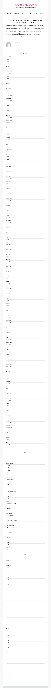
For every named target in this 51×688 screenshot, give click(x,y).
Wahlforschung (9, 513)
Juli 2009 (7, 432)
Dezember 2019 (9, 171)
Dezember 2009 (9, 420)
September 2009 (9, 427)
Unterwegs (8, 511)
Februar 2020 (8, 166)
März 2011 (8, 383)
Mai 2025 (7, 64)
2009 (8, 587)
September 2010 (9, 398)
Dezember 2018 (9, 198)
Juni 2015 (7, 278)
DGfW (8, 496)
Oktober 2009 (8, 425)
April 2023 (8, 83)
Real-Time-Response (11, 482)
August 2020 (8, 154)
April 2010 (8, 410)
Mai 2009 (7, 437)
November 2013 (9, 315)
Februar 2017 (8, 244)
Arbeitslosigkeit (10, 515)
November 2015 (9, 269)
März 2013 (8, 334)
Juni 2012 (7, 352)
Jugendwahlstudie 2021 (37, 33)
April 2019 (8, 188)
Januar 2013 (8, 337)
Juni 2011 (7, 376)
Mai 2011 (7, 378)
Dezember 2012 (9, 339)
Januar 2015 (8, 286)
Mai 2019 (7, 186)
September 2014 (9, 293)
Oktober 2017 (8, 227)
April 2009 (8, 439)
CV (7, 549)
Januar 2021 (8, 144)
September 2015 (9, 273)
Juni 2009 (8, 434)
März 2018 (8, 217)
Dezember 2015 (9, 266)
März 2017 (8, 242)
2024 (7, 623)
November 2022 (9, 95)
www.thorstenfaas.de (25, 4)
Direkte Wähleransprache (12, 520)
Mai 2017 (7, 239)
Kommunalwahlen (10, 530)
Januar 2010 (8, 417)
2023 (7, 621)
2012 (7, 594)
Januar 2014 (8, 310)
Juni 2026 (7, 61)
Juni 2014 (7, 298)
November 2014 (9, 288)
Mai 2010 (7, 408)
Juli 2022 (7, 105)
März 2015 (8, 283)
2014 (7, 599)
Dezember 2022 (9, 93)
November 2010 (9, 393)
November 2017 (9, 225)
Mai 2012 (7, 354)
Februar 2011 (8, 386)
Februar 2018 (8, 220)
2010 (7, 589)
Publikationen (17, 13)
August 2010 (8, 400)
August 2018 (8, 208)
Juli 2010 (7, 403)
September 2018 (9, 205)
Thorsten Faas (16, 42)
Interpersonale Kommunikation (13, 527)
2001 (7, 567)
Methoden (8, 472)
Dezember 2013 (9, 313)
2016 (7, 604)
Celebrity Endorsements (12, 517)
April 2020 (8, 164)
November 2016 (9, 252)
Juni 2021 (7, 132)
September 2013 (9, 320)
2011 (7, 591)
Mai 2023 (7, 81)
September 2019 (9, 178)
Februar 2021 (8, 142)
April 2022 (8, 112)
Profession (8, 486)
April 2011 (8, 381)
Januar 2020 (8, 169)
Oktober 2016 (8, 254)
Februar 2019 (8, 193)
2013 (7, 596)
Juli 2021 (7, 130)
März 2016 (8, 259)
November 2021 (9, 120)
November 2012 (9, 342)
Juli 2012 (7, 349)
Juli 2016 (7, 256)
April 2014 (8, 303)
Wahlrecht (9, 544)
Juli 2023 (7, 76)
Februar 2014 (8, 308)
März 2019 (8, 191)
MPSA (8, 506)
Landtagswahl (9, 532)
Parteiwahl (9, 535)
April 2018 (8, 215)
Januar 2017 (8, 247)
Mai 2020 (7, 161)
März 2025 (8, 66)
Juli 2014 (7, 295)
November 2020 (9, 149)
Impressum (42, 13)
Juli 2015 (7, 276)
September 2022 (9, 100)
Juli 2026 (7, 59)
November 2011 (9, 366)
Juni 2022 (7, 108)
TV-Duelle (9, 537)
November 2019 (9, 173)
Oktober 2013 (8, 317)
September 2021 (9, 125)
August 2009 (8, 430)
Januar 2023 (8, 90)
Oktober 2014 (8, 291)
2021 (7, 616)
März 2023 (8, 86)
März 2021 (8, 139)
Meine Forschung (9, 463)
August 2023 (8, 73)
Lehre (23, 13)
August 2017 (8, 232)
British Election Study (11, 491)
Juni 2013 (7, 327)
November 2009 (9, 422)
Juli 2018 (7, 210)
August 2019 (8, 181)
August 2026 (8, 56)
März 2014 (8, 305)
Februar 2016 (8, 261)
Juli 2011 (7, 373)
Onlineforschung (10, 479)
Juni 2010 (7, 405)
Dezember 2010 (9, 391)
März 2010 (8, 413)
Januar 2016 (8, 264)
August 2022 (8, 103)
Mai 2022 (7, 110)
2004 (8, 574)
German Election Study (11, 503)
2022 (7, 618)
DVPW (8, 498)
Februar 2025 (8, 69)
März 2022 (8, 115)
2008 (8, 584)
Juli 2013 (7, 325)
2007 (8, 582)
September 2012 (9, 347)
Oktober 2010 (8, 395)
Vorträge (8, 470)
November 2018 (9, 200)
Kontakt (36, 13)
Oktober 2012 (8, 344)
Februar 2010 (8, 415)
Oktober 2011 (8, 369)
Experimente (9, 477)
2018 (7, 609)
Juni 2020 (7, 159)
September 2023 (9, 71)
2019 (7, 611)
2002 (8, 570)
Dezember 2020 (9, 147)
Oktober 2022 (8, 98)
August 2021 (8, 127)
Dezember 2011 (9, 364)
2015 (7, 601)
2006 (8, 579)
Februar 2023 (8, 88)
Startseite (9, 13)
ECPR (8, 501)
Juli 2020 (7, 156)
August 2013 (8, 322)
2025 (7, 626)
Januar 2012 (8, 361)
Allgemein (25, 18)
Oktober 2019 (8, 176)
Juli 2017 (7, 234)
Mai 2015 (7, 281)
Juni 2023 (7, 78)
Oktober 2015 (8, 271)
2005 (8, 577)
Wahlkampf (9, 542)
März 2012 (8, 356)
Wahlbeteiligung (10, 539)
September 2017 (9, 230)
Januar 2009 (8, 447)
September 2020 (9, 151)
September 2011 (9, 371)
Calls (8, 493)
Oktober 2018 (8, 203)
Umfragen (9, 484)
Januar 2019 (8, 195)
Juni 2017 (7, 237)
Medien (7, 460)
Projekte (8, 465)
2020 (8, 613)
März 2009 (8, 442)
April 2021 (8, 137)
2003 (8, 572)
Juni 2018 (7, 212)
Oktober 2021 (8, 122)
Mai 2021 (7, 134)
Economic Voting (10, 522)
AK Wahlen (9, 489)
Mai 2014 (7, 300)
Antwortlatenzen (10, 474)
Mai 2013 (7, 330)
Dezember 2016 (9, 249)
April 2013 (8, 332)
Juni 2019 (7, 183)
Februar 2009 (8, 444)
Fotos (8, 679)
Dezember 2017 (9, 222)
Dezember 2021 (9, 117)
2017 (7, 606)
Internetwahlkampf (10, 525)
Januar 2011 (8, 388)
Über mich (29, 13)
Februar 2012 (8, 359)
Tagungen (9, 508)
